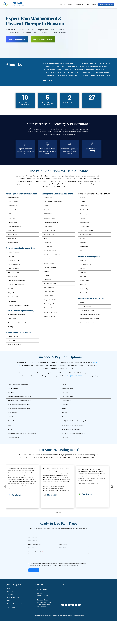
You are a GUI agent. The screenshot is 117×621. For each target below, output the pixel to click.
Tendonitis (83, 242)
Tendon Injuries (48, 308)
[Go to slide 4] (60, 512)
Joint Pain (83, 272)
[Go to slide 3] (59, 512)
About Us (62, 4)
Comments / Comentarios (35, 551)
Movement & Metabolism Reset (90, 314)
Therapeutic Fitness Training (89, 323)
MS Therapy (11, 214)
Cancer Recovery (13, 336)
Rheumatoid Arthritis (14, 344)
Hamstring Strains (13, 272)
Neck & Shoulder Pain (86, 230)
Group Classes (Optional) (88, 310)
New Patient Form (13, 597)
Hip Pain (82, 268)
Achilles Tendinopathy (14, 252)
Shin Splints (11, 289)
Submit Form (33, 570)
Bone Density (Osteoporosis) (53, 201)
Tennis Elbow (12, 301)
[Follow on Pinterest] (79, 605)
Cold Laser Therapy (86, 210)
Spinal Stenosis (48, 295)
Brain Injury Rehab (13, 197)
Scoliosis (46, 275)
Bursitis (46, 206)
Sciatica (46, 271)
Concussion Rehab (13, 268)
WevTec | (73, 615)
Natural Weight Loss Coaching (89, 318)
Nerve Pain (11, 218)
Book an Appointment (106, 4)
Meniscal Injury (12, 276)
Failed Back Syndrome (51, 222)
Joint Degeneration (50, 251)
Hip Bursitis (47, 242)
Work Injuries (12, 327)
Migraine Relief (84, 226)
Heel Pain (47, 238)
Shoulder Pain (84, 293)
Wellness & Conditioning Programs (18, 305)
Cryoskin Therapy (85, 306)
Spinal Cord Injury (13, 234)
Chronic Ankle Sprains (14, 264)
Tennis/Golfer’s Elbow (50, 312)
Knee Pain (47, 259)
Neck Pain (83, 285)
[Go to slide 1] (56, 512)
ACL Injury (11, 256)
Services (69, 4)
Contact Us (94, 4)
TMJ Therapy (12, 318)
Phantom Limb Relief (14, 226)
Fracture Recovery (49, 230)
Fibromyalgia (48, 226)
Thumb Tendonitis (49, 316)
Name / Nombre (32, 537)
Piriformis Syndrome (86, 289)
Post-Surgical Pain (86, 234)
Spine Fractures (49, 291)
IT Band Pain (48, 246)
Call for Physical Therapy (42, 39)
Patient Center (79, 4)
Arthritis (82, 197)
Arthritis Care (48, 197)
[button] (5, 486)
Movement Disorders (14, 210)
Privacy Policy (79, 615)
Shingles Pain (12, 230)
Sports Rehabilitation (14, 297)
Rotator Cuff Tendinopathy (16, 285)
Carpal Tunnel (48, 210)
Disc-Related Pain (85, 264)
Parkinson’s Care (13, 222)
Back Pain (83, 260)
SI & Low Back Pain (50, 283)
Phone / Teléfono (63, 544)
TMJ (81, 251)
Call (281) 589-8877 (74, 376)
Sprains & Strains (49, 287)
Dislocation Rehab (49, 218)
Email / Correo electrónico (35, 544)
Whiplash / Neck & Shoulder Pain (17, 323)
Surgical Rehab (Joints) (51, 300)
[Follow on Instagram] (69, 605)
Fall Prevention (12, 206)
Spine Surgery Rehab (50, 304)
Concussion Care (13, 201)
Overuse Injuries (49, 263)
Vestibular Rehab (13, 242)
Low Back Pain (84, 222)
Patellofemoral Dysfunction (16, 280)
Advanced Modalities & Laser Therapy (94, 193)
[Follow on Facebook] (62, 605)
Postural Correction (50, 267)
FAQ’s (9, 601)
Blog (88, 4)
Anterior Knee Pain (13, 260)
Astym (82, 302)
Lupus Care (11, 340)
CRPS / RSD (48, 214)
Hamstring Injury (49, 234)
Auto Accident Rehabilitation (16, 314)
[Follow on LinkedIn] (72, 605)
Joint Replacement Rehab (52, 255)
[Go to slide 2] (57, 512)
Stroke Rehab (12, 238)
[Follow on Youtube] (76, 605)
